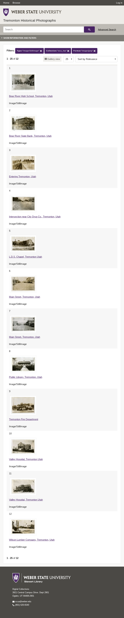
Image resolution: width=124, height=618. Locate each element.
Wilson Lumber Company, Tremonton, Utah (32, 539)
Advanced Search (107, 29)
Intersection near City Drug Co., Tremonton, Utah (35, 216)
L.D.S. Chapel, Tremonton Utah (25, 256)
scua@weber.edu (23, 601)
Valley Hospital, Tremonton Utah (26, 459)
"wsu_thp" (56, 51)
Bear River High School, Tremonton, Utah (31, 96)
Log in (119, 2)
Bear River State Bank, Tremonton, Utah (30, 136)
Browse (16, 2)
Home (6, 2)
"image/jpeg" (83, 51)
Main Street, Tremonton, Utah (24, 296)
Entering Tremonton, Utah (22, 176)
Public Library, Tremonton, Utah (25, 377)
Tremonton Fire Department (23, 419)
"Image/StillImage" (28, 51)
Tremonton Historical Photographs (29, 20)
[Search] (89, 29)
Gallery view (53, 59)
